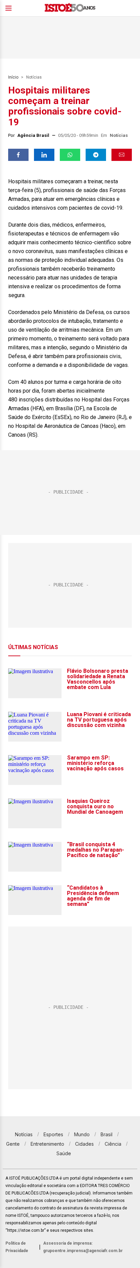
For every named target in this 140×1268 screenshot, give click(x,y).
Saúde (63, 1153)
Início (13, 77)
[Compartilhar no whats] (70, 155)
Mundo (82, 1134)
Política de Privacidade (16, 1247)
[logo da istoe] (70, 8)
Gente (13, 1144)
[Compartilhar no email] (121, 155)
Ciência (113, 1144)
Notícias (34, 77)
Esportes (53, 1134)
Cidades (84, 1144)
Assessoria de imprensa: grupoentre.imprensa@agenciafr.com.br (83, 1247)
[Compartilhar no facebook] (18, 155)
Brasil (106, 1134)
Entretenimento (47, 1144)
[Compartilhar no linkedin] (44, 155)
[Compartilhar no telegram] (96, 155)
